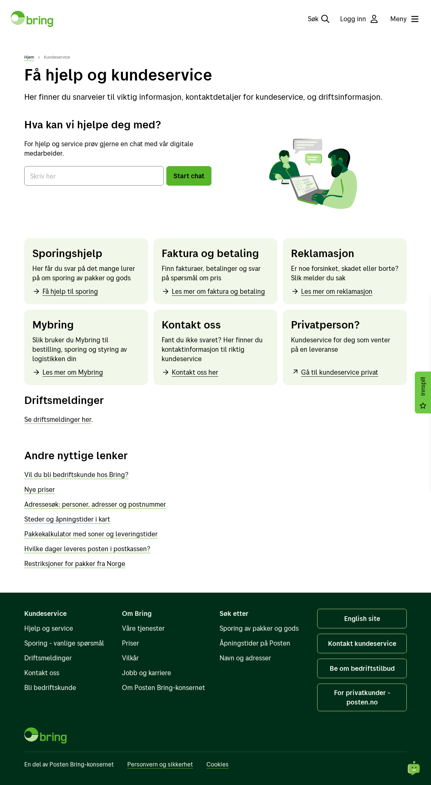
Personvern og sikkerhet (160, 764)
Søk (313, 18)
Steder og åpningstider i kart (67, 519)
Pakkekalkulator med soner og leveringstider (91, 534)
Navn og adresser (245, 658)
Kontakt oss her (195, 372)
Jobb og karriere (146, 672)
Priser (130, 643)
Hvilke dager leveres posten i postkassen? (87, 548)
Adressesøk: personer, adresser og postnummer (95, 504)
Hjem (29, 57)
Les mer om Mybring (72, 372)
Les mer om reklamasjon (336, 291)
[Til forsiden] (32, 19)
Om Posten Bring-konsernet (163, 687)
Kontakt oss (41, 672)
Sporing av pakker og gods (259, 628)
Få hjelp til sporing (70, 291)
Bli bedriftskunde (50, 687)
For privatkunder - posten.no (362, 697)
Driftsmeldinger (48, 658)
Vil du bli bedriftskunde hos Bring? (76, 474)
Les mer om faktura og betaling (218, 291)
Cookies (217, 764)
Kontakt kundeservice (362, 643)
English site (362, 618)
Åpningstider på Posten (255, 643)
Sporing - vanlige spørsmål (64, 643)
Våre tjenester (143, 628)
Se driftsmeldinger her (57, 419)
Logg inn (353, 18)
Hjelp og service (48, 628)
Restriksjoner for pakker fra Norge (74, 563)
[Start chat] (414, 768)
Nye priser (39, 489)
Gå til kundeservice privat (339, 372)
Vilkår (130, 658)
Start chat (188, 175)
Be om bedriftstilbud (362, 668)
